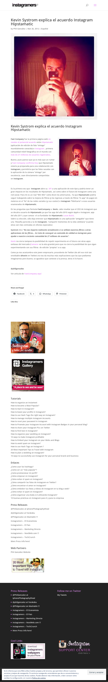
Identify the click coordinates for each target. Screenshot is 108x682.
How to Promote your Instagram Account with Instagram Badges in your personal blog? (49, 424)
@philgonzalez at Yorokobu (23, 513)
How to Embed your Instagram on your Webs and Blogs (35, 440)
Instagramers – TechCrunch (23, 537)
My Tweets (62, 595)
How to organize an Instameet (24, 402)
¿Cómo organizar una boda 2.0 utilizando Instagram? (34, 495)
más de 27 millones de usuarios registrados (30, 154)
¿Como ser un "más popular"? (24, 470)
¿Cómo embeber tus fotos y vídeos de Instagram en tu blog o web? (40, 488)
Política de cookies (39, 678)
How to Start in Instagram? (22, 409)
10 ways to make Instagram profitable (27, 437)
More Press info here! (20, 541)
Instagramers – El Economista (24, 521)
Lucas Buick (68, 215)
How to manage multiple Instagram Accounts (30, 418)
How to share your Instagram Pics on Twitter (30, 427)
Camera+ (35, 244)
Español (44, 28)
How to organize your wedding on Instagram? (31, 434)
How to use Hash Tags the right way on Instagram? (33, 415)
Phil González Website (20, 552)
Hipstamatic (47, 142)
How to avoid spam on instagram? (26, 443)
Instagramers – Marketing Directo (25, 529)
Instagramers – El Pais (20, 525)
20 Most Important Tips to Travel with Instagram (32, 449)
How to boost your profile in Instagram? (28, 412)
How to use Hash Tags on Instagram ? (27, 446)
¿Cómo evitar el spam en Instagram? (27, 479)
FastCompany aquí (32, 273)
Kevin (13, 241)
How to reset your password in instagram (29, 421)
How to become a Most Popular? (25, 405)
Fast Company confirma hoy (25, 163)
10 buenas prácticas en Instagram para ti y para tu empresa (37, 498)
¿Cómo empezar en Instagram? (24, 476)
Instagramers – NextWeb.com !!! (25, 533)
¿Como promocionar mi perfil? (24, 473)
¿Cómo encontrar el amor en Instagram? (28, 485)
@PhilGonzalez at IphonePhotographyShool (30, 509)
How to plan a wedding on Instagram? (27, 452)
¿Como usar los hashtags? (22, 466)
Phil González (19, 28)
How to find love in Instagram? (24, 431)
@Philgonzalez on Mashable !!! (24, 517)
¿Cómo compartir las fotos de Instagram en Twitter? (33, 482)
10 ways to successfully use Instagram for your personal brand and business (44, 456)
